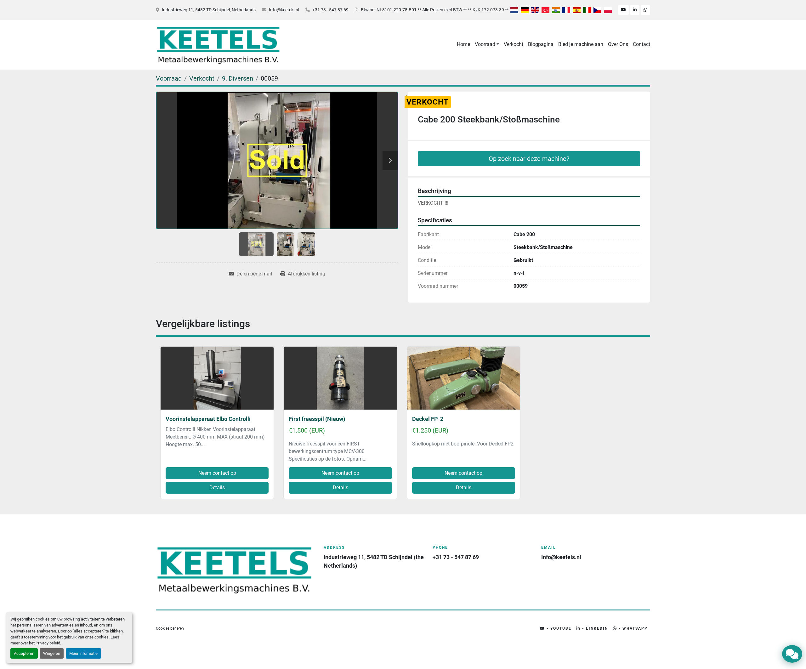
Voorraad (485, 44)
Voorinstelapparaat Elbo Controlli (208, 419)
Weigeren (51, 653)
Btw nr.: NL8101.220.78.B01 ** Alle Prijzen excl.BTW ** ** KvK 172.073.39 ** (435, 9)
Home (463, 44)
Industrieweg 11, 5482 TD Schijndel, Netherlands (209, 9)
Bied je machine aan (580, 44)
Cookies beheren (170, 628)
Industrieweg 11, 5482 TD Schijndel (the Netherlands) (374, 561)
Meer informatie (83, 653)
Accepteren (24, 653)
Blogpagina (540, 44)
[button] (487, 44)
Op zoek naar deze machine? (529, 158)
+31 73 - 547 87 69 (330, 9)
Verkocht (513, 44)
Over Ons (618, 44)
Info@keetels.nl (284, 9)
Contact (641, 44)
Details (217, 487)
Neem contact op (217, 473)
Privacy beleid (48, 643)
